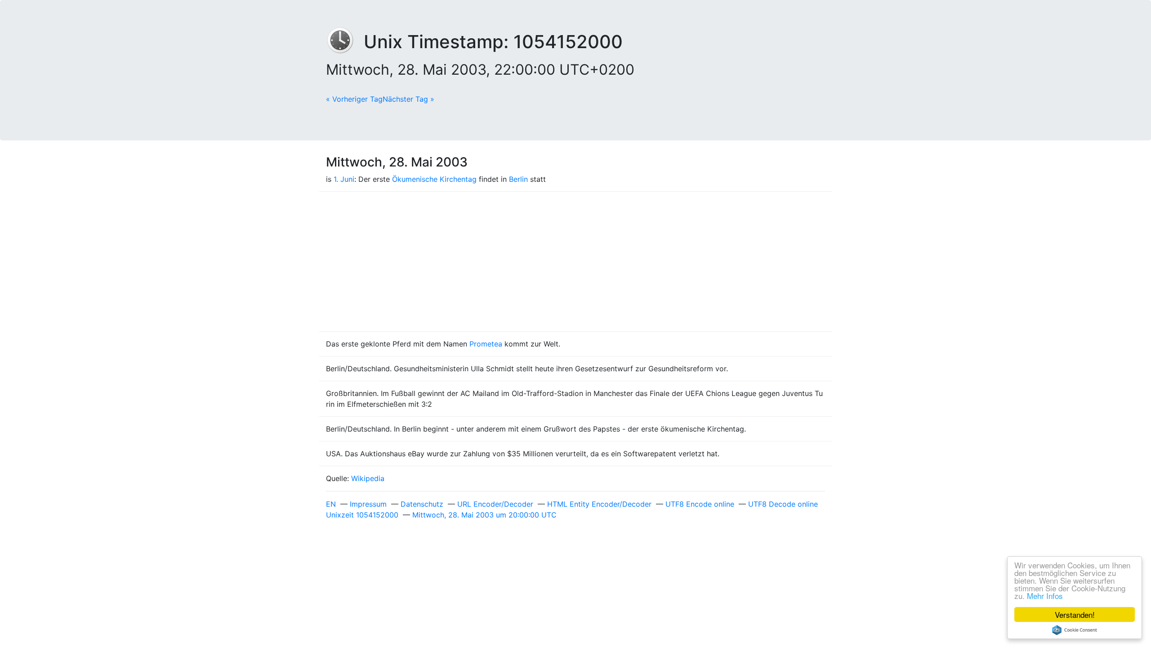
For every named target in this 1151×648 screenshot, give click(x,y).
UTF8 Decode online (783, 504)
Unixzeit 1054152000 (362, 514)
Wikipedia (367, 478)
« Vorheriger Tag (354, 99)
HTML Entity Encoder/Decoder (599, 504)
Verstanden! (1075, 614)
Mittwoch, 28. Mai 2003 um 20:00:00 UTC (484, 514)
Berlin (518, 179)
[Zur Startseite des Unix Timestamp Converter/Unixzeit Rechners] (345, 42)
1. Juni (344, 179)
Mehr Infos (1045, 595)
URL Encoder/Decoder (495, 504)
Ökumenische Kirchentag (434, 179)
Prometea (485, 343)
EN (331, 504)
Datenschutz (422, 504)
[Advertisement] (575, 261)
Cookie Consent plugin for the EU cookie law (1074, 630)
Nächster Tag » (408, 99)
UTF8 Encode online (699, 504)
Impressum (368, 504)
